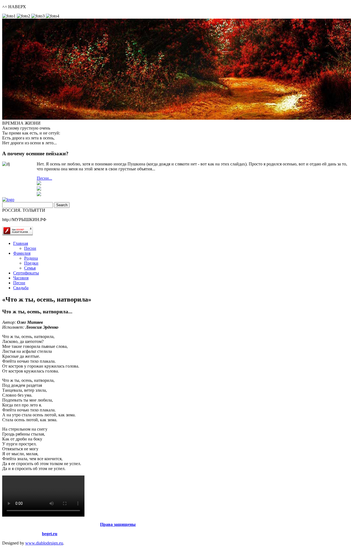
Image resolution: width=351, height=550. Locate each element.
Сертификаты (26, 273)
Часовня (21, 278)
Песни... (44, 178)
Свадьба (21, 287)
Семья (30, 268)
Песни (30, 248)
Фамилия (21, 253)
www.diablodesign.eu (44, 543)
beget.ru (49, 533)
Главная (20, 243)
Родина (31, 258)
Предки (31, 263)
